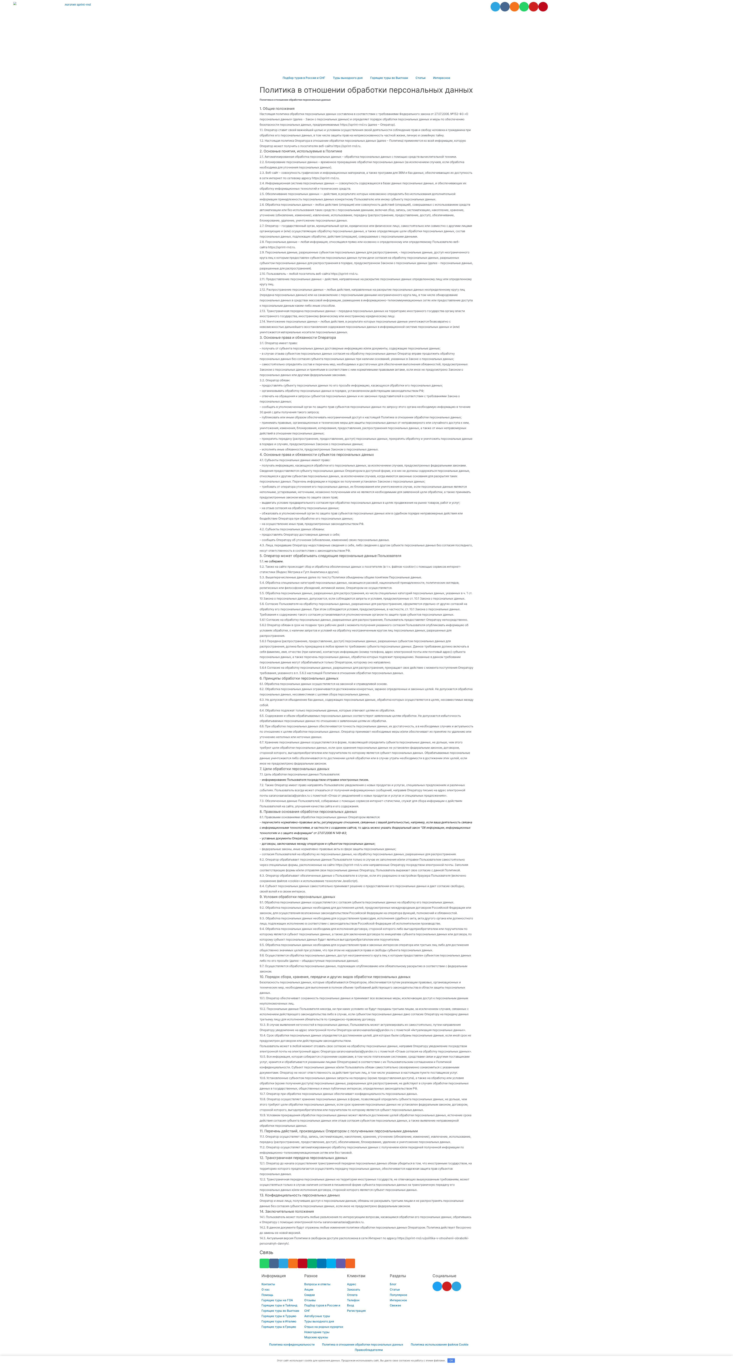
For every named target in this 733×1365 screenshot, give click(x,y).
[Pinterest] (543, 6)
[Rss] (350, 1263)
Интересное (441, 78)
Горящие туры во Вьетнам (389, 78)
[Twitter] (437, 1286)
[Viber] (341, 1263)
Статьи (420, 78)
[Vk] (505, 6)
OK (451, 1360)
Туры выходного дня (348, 78)
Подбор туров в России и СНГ (304, 78)
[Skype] (331, 1263)
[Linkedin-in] (321, 1263)
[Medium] (312, 1263)
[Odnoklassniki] (514, 6)
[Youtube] (533, 6)
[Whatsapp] (524, 6)
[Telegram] (495, 6)
